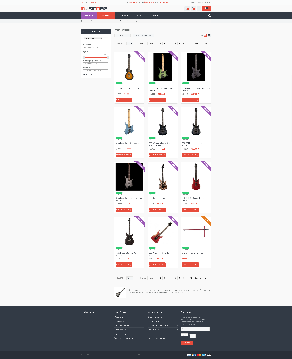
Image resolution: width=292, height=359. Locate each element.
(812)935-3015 (149, 2)
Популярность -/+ (122, 35)
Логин (83, 2)
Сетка (205, 35)
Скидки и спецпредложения (158, 325)
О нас (154, 15)
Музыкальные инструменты (109, 21)
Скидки (123, 15)
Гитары (123, 21)
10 (191, 43)
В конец (206, 43)
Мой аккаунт (119, 317)
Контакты (208, 2)
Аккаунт (193, 2)
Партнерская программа (123, 334)
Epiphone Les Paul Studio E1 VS (128, 88)
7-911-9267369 (164, 2)
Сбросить (88, 74)
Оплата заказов (154, 334)
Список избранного (121, 325)
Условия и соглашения (156, 338)
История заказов (121, 321)
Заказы (200, 2)
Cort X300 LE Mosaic (157, 198)
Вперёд (198, 43)
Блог (139, 15)
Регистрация (92, 2)
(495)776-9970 (133, 2)
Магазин (105, 15)
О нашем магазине (155, 317)
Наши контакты (153, 321)
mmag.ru (86, 21)
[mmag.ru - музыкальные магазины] (94, 8)
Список (209, 35)
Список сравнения (121, 330)
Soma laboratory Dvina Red (192, 253)
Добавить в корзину (123, 100)
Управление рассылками (123, 338)
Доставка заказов (155, 330)
